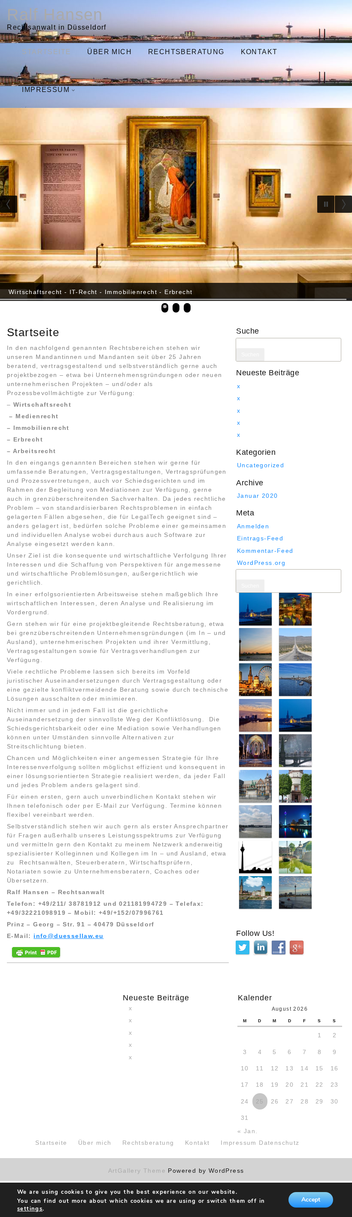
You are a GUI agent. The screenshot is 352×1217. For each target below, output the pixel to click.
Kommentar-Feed (265, 550)
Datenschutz (279, 1142)
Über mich (109, 51)
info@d (46, 935)
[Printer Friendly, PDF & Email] (36, 951)
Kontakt (259, 51)
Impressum (46, 89)
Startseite (46, 51)
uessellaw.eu (81, 935)
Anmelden (253, 525)
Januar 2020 (257, 495)
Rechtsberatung (186, 51)
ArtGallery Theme (138, 1170)
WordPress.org (261, 562)
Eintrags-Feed (260, 538)
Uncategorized (260, 465)
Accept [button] (310, 1200)
